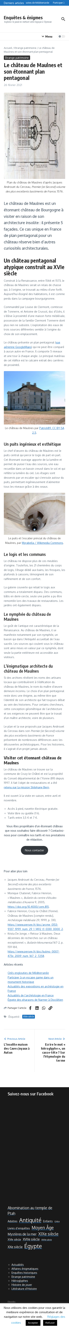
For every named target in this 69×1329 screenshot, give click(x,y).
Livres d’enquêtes (19, 1228)
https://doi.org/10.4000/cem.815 (28, 906)
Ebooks (11, 1301)
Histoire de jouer (22, 1284)
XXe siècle (15, 1247)
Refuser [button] (50, 1322)
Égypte (33, 1245)
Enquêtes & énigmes (23, 17)
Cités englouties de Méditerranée (28, 972)
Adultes (12, 1221)
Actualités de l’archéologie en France (31, 995)
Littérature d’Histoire (24, 1288)
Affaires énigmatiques (25, 1268)
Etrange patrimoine (25, 47)
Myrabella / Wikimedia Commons (42, 542)
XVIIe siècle (31, 1239)
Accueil (8, 47)
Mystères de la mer (22, 1234)
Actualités (18, 1264)
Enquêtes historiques (24, 1272)
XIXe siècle (48, 1233)
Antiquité (30, 1220)
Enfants (48, 1221)
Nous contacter (34, 850)
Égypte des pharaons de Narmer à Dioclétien (35, 999)
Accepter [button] (33, 1322)
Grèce (57, 1221)
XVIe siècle (28, 1016)
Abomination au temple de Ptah (30, 1210)
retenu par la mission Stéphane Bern (26, 787)
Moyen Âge (43, 1227)
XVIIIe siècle (46, 1239)
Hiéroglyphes (20, 1280)
